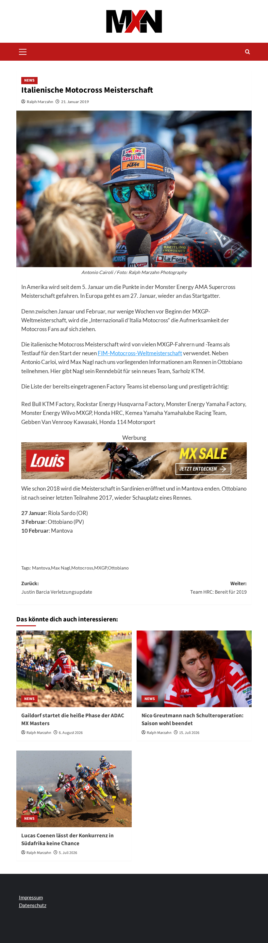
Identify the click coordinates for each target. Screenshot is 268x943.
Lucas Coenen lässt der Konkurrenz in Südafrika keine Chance (67, 839)
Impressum (31, 897)
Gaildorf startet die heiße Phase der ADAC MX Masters (72, 719)
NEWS (29, 80)
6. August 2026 (71, 733)
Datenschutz (32, 905)
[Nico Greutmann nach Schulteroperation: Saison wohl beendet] (194, 669)
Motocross (82, 567)
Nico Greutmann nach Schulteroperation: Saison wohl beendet (192, 719)
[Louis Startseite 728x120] (134, 460)
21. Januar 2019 (75, 101)
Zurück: (56, 588)
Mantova (41, 567)
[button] (22, 51)
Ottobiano (118, 567)
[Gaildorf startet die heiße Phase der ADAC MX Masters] (74, 669)
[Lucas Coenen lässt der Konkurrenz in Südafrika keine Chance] (74, 789)
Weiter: (218, 588)
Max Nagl (60, 567)
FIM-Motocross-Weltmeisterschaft (140, 353)
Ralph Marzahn (40, 101)
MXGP (100, 567)
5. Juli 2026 (68, 853)
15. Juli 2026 (189, 733)
